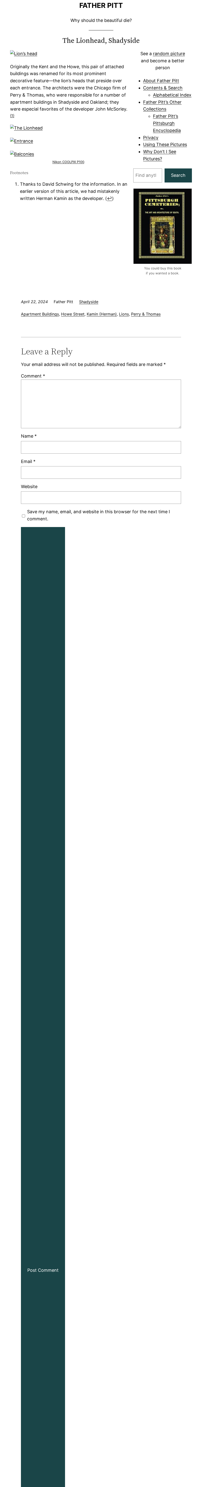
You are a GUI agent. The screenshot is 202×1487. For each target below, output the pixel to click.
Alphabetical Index (172, 95)
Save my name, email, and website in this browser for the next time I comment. (98, 515)
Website (29, 486)
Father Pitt (101, 5)
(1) (12, 115)
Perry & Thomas (146, 314)
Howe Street (72, 314)
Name (29, 436)
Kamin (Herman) (102, 314)
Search (178, 175)
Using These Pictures (165, 144)
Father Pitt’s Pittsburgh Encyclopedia (167, 123)
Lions (124, 314)
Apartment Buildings (40, 314)
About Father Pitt (161, 80)
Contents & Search (163, 87)
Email (28, 461)
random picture (169, 53)
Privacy (150, 137)
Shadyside (88, 301)
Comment (33, 376)
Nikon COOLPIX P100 (68, 162)
